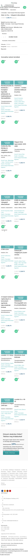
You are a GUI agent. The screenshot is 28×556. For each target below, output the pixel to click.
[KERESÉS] (26, 4)
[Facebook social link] (11, 1)
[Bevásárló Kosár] (26, 3)
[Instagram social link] (15, 1)
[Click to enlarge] (3, 5)
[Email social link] (13, 1)
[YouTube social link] (16, 1)
